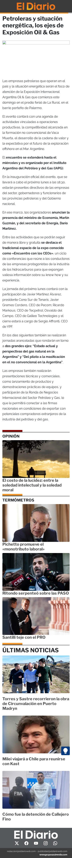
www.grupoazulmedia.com (53, 854)
